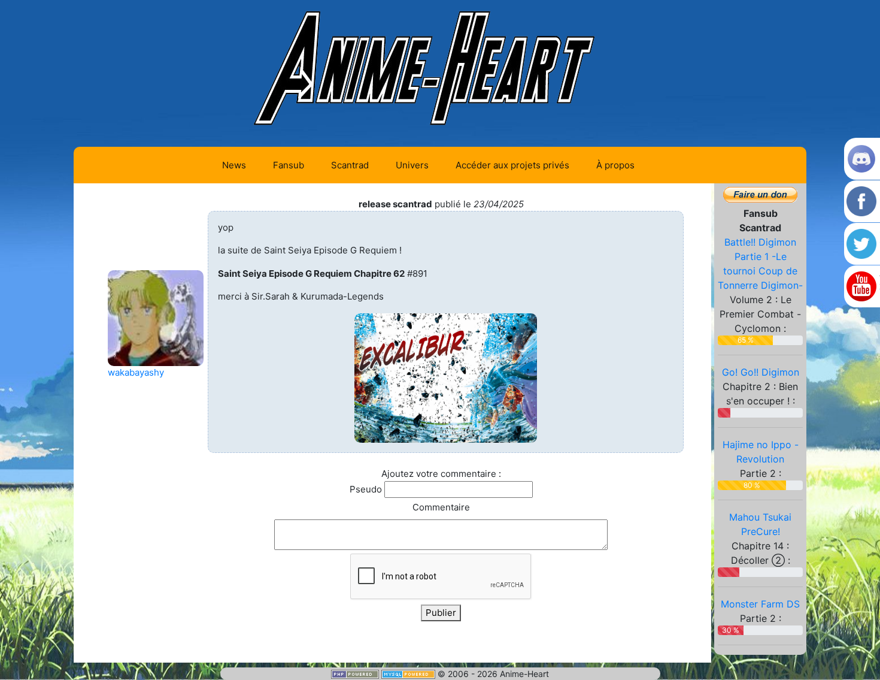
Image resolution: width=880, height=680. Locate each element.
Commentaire (441, 507)
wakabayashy (136, 372)
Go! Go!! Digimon (760, 372)
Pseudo (366, 489)
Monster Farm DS (760, 604)
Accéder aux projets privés (512, 165)
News (234, 165)
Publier (441, 612)
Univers (412, 165)
